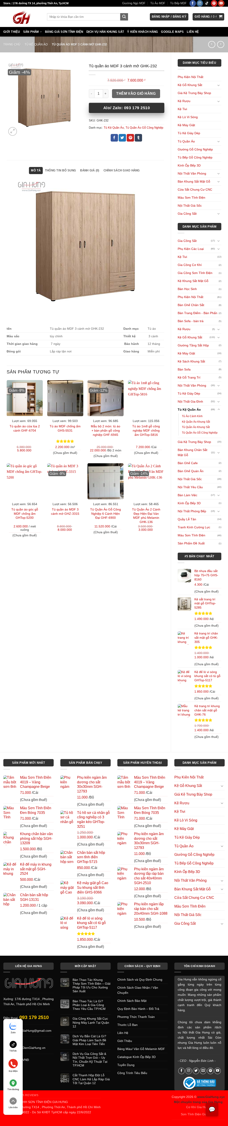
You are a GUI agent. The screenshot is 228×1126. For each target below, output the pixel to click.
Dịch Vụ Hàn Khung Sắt (105, 31)
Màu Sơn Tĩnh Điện (191, 197)
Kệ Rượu (184, 101)
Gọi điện (13, 1071)
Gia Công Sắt (187, 213)
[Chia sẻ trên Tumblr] (138, 138)
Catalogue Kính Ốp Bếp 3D (136, 1057)
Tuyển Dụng (125, 1065)
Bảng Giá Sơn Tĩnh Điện (64, 31)
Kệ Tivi (182, 109)
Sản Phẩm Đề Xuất (191, 543)
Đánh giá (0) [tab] (89, 170)
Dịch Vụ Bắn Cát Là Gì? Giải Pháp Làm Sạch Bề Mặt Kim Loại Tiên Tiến (89, 1040)
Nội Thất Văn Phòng (192, 173)
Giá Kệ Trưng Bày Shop (194, 93)
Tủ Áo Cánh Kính (192, 416)
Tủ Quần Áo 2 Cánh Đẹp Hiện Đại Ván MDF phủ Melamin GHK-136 (146, 516)
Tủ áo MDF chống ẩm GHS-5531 (65, 428)
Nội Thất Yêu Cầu (190, 487)
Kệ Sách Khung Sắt (191, 361)
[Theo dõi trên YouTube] (221, 3)
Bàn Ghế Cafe (188, 463)
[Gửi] (124, 17)
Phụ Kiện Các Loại (191, 249)
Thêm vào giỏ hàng (136, 93)
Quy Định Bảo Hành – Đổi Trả (138, 1009)
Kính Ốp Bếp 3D (189, 165)
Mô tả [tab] (36, 170)
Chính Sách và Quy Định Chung (139, 979)
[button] (169, 17)
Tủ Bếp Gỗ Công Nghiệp (195, 157)
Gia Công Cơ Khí (190, 265)
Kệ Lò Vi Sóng (188, 117)
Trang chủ (11, 44)
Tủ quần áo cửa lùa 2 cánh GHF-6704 (25, 428)
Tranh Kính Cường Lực (194, 527)
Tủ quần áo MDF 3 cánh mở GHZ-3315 (65, 511)
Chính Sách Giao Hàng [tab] (122, 170)
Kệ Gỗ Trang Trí (189, 377)
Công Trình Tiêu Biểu (132, 1073)
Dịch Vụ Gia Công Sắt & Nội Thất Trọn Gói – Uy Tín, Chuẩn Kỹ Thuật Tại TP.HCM (90, 1059)
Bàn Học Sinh (187, 289)
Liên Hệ (193, 31)
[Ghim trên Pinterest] (130, 138)
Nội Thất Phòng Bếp (192, 511)
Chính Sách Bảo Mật (132, 1000)
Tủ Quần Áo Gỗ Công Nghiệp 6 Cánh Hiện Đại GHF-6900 (105, 513)
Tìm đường (13, 1089)
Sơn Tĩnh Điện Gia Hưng (198, 1114)
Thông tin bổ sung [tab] (60, 170)
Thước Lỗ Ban (127, 1025)
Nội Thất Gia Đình (190, 401)
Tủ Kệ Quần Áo (36, 44)
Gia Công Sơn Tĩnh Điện (195, 273)
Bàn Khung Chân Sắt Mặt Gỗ (192, 452)
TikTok (13, 1050)
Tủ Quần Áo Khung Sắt (196, 427)
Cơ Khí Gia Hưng (198, 1107)
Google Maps (172, 31)
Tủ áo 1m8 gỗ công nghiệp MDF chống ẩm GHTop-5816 (146, 430)
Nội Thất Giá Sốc (190, 205)
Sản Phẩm (31, 31)
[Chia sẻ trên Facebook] (114, 138)
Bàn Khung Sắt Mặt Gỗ (194, 181)
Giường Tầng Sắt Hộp (193, 345)
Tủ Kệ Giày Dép (189, 133)
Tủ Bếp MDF (178, 3)
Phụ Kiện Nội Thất (190, 77)
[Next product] (211, 44)
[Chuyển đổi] (218, 85)
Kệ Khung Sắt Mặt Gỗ (193, 281)
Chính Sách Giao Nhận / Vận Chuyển (137, 990)
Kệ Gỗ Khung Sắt (190, 85)
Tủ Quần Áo (186, 141)
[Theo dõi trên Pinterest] (214, 3)
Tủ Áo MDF (157, 3)
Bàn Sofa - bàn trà (191, 321)
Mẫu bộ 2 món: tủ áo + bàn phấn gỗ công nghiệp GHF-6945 (105, 430)
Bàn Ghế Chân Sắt (191, 305)
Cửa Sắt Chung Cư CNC (195, 189)
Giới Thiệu (11, 31)
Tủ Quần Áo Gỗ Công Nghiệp (200, 432)
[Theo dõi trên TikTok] (207, 3)
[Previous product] (220, 44)
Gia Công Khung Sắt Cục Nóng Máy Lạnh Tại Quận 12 (91, 1022)
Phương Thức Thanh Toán (136, 1017)
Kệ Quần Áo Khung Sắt (196, 421)
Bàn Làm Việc (187, 495)
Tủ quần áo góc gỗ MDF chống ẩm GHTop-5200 (24, 513)
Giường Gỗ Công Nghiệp (195, 149)
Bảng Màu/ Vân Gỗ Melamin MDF (141, 1049)
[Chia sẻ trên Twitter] (122, 138)
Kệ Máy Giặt (186, 125)
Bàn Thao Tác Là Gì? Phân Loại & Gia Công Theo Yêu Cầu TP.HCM (89, 1005)
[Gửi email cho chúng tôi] (203, 1071)
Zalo (13, 1032)
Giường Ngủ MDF (133, 3)
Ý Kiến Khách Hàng (142, 31)
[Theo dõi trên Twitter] (196, 1071)
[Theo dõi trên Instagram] (200, 3)
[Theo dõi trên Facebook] (192, 3)
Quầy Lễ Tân (187, 519)
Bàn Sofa (184, 369)
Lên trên (13, 1107)
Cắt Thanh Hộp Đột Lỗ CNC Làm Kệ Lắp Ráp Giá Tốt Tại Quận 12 (91, 1079)
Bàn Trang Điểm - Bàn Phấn (197, 313)
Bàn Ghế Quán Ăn (191, 471)
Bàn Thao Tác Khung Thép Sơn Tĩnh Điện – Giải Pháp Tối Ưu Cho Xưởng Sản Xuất (91, 985)
